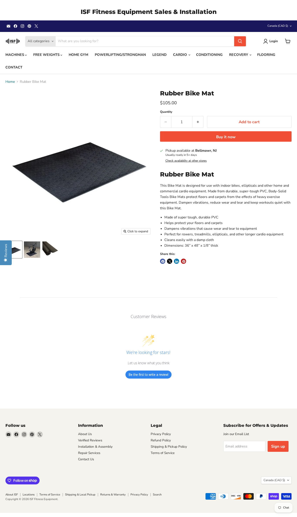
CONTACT (13, 67)
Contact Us (86, 459)
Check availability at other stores (186, 160)
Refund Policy (161, 440)
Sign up (278, 446)
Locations (29, 495)
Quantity (166, 112)
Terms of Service (163, 453)
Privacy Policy (161, 434)
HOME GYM (78, 54)
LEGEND (159, 54)
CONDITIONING (209, 54)
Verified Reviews (90, 440)
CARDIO (180, 54)
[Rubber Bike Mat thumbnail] (13, 249)
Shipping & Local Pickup (80, 495)
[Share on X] (169, 261)
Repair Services (89, 453)
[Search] (240, 41)
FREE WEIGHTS (46, 54)
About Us (85, 434)
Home (10, 82)
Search (157, 495)
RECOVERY (239, 54)
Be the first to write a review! (148, 374)
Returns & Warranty (113, 495)
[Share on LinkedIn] (176, 261)
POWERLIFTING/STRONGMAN (120, 54)
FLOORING (266, 54)
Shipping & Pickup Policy (169, 446)
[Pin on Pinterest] (183, 261)
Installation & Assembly (95, 446)
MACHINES (15, 54)
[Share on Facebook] (162, 261)
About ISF (11, 495)
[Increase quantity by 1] (198, 122)
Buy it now (225, 137)
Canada (277, 26)
